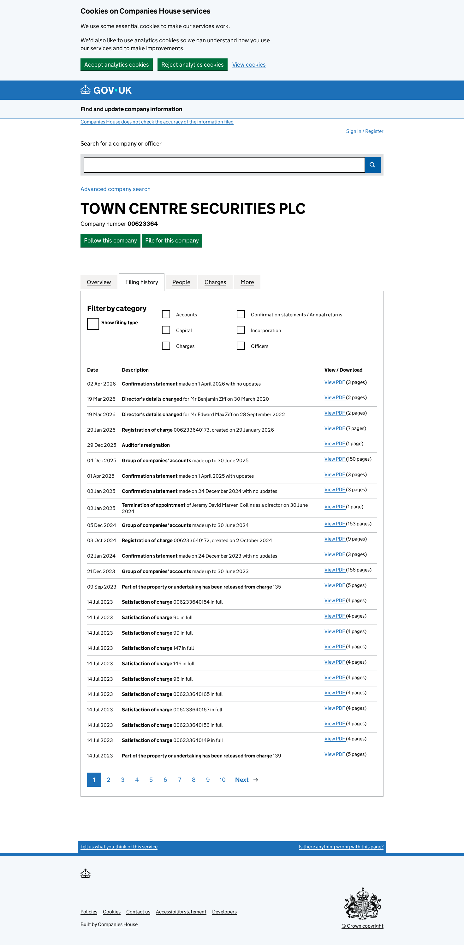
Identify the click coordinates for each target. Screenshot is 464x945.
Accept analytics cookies (116, 64)
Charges (185, 346)
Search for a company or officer (121, 143)
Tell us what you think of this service (119, 847)
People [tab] (181, 282)
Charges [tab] (215, 282)
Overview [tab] (99, 282)
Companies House (118, 924)
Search (373, 165)
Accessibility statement (181, 912)
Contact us (138, 912)
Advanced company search (115, 189)
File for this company (172, 240)
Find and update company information (131, 109)
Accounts (186, 315)
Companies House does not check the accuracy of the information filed (157, 122)
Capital (184, 330)
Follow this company (110, 240)
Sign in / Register (365, 131)
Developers (224, 912)
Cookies (112, 912)
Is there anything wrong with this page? (341, 847)
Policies (88, 912)
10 (223, 779)
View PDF (335, 382)
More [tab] (247, 282)
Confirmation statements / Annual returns (296, 315)
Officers (259, 346)
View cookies (249, 65)
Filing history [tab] (141, 282)
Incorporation (266, 330)
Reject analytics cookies (192, 64)
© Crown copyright (363, 926)
